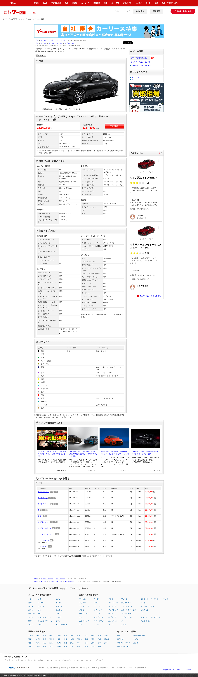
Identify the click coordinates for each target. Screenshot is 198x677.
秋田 (38, 635)
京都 (72, 639)
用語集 (135, 643)
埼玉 (44, 643)
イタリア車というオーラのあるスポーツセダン (145, 246)
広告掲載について (140, 667)
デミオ (110, 599)
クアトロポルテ (38, 660)
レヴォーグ (112, 617)
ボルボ (58, 603)
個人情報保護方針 (52, 667)
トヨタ (30, 599)
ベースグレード (43, 492)
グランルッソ (43, 498)
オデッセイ (98, 610)
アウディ (59, 606)
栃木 (44, 635)
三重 (65, 647)
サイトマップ (121, 667)
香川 (93, 635)
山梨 (59, 643)
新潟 (51, 643)
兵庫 (72, 647)
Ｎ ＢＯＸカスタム (147, 606)
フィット (111, 625)
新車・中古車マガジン (170, 3)
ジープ (58, 614)
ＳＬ (142, 625)
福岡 (93, 647)
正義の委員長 (142, 286)
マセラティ (136, 77)
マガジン (136, 639)
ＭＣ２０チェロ (79, 660)
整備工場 (96, 3)
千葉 (44, 647)
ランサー (166, 599)
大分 (99, 647)
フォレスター (113, 603)
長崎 (99, 639)
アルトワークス (127, 614)
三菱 (30, 621)
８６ (80, 625)
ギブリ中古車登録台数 (139, 58)
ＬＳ (142, 614)
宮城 (30, 647)
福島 (38, 643)
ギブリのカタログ (70, 43)
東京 (51, 635)
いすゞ (40, 599)
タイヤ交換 (115, 3)
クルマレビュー (139, 635)
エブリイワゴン (127, 617)
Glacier (140, 216)
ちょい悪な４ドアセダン (143, 177)
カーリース (85, 3)
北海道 (30, 635)
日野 (39, 610)
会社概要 (41, 667)
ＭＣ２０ (57, 660)
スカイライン (113, 621)
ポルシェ (59, 610)
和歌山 (79, 639)
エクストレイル (85, 621)
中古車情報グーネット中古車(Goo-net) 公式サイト (178, 670)
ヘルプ (127, 11)
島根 (78, 647)
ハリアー (82, 603)
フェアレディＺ (127, 606)
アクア (96, 599)
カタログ (43, 43)
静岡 (65, 639)
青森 (30, 639)
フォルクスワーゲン (45, 621)
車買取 (74, 3)
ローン (148, 3)
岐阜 (65, 635)
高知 (93, 643)
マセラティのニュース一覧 (140, 62)
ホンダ (30, 606)
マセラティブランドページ (141, 65)
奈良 (78, 635)
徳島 (86, 647)
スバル (30, 617)
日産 (30, 603)
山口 (86, 643)
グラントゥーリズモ (26, 660)
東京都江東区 (141, 218)
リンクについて (92, 667)
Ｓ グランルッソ (44, 522)
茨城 (38, 647)
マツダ (30, 625)
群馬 (44, 639)
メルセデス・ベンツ (45, 617)
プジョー (59, 621)
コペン (96, 625)
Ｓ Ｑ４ (40, 516)
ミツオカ (41, 606)
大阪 (72, 643)
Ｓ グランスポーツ (44, 528)
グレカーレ (49, 660)
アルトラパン (145, 621)
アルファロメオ (61, 625)
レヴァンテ (14, 660)
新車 (66, 3)
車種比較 (120, 639)
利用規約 (63, 667)
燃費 (118, 635)
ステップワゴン (99, 621)
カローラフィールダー (129, 610)
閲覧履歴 (156, 11)
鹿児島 (106, 639)
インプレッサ (113, 610)
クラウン (97, 603)
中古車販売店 (56, 3)
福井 (59, 639)
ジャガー (59, 617)
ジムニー (82, 610)
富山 (51, 647)
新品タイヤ (127, 3)
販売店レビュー (122, 647)
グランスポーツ (43, 504)
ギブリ (134, 79)
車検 (105, 3)
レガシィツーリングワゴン (150, 617)
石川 (59, 635)
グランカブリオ (67, 660)
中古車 (36, 40)
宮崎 (105, 635)
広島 (86, 639)
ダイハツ (31, 614)
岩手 (30, 643)
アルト (143, 603)
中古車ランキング (123, 643)
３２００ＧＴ (90, 660)
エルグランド (98, 617)
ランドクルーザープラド (149, 599)
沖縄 (105, 643)
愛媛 (93, 639)
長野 (59, 647)
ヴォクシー (98, 606)
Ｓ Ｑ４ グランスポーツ (46, 534)
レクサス (41, 603)
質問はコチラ (104, 667)
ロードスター (113, 606)
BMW (40, 625)
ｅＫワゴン (145, 610)
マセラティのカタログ (55, 43)
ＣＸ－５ (97, 614)
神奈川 (51, 639)
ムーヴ (123, 625)
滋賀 (72, 635)
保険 (156, 3)
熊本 (99, 643)
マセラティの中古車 (47, 40)
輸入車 (45, 3)
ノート (123, 621)
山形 (38, 639)
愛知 (65, 643)
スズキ (30, 610)
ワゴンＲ (124, 599)
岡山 (86, 635)
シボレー (59, 599)
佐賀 (99, 635)
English (117, 11)
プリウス (82, 599)
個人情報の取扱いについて (77, 667)
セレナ (81, 617)
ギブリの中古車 (60, 40)
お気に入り (140, 11)
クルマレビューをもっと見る (150, 296)
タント (110, 614)
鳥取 (78, 643)
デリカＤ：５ (126, 603)
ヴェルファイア (85, 614)
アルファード (84, 606)
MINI (39, 614)
